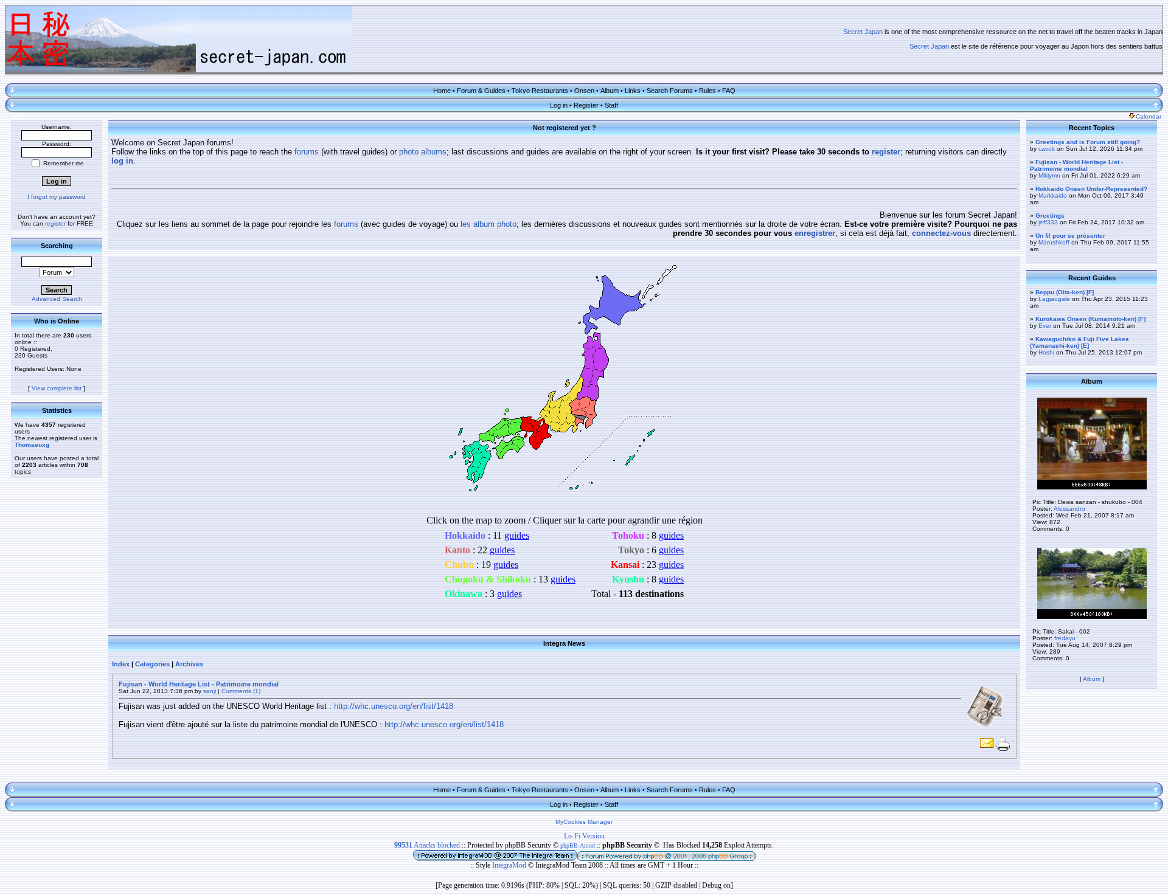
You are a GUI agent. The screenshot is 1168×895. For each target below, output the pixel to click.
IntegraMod (510, 865)
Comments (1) (240, 691)
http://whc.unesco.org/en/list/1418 (393, 706)
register (55, 223)
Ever (1044, 325)
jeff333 (1048, 222)
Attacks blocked (427, 845)
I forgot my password (56, 196)
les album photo (488, 224)
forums (306, 151)
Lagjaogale (1054, 298)
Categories (152, 664)
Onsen (584, 90)
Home (442, 90)
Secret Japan (863, 31)
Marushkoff (1053, 242)
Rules (707, 90)
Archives (189, 664)
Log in (559, 105)
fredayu (1065, 638)
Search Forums (670, 90)
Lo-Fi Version (584, 836)
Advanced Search (57, 298)
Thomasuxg (32, 444)
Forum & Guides (481, 90)
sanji (209, 691)
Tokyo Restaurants (540, 90)
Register (586, 105)
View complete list (57, 388)
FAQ (728, 90)
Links (633, 90)
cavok (1046, 148)
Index (121, 664)
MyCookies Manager (584, 821)
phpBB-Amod (577, 845)
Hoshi (1046, 352)
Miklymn (1049, 175)
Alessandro (1069, 508)
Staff (611, 105)
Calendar (1148, 116)
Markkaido (1052, 195)
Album (609, 90)
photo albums (423, 151)
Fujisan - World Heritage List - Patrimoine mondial (199, 684)
